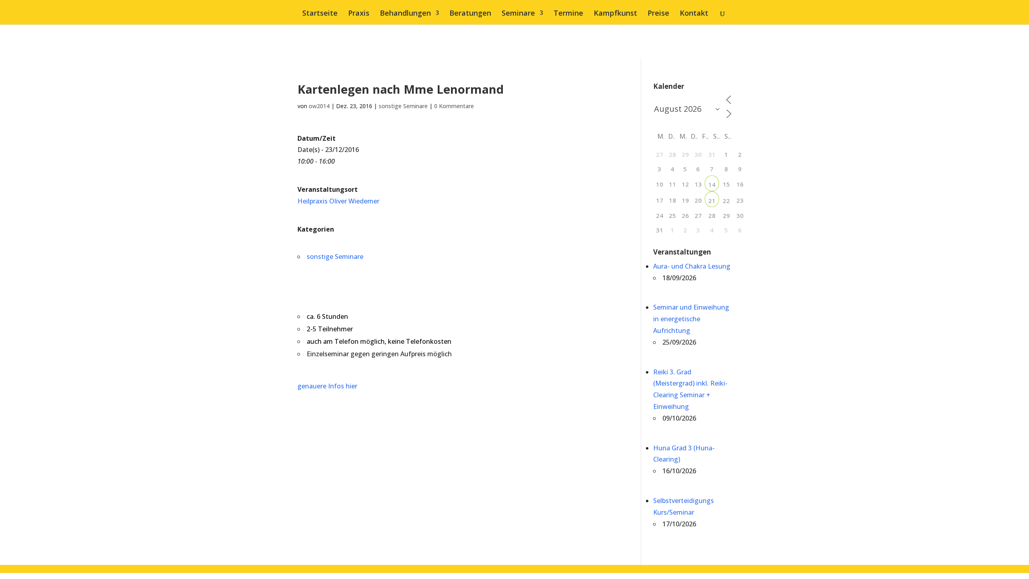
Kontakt (694, 14)
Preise (658, 14)
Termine (568, 14)
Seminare (518, 14)
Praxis (358, 14)
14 (711, 185)
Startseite (320, 14)
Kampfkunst (615, 14)
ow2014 (319, 106)
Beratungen (470, 14)
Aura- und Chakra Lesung (691, 266)
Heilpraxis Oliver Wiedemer (338, 201)
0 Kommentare (454, 106)
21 (711, 201)
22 (726, 201)
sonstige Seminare (403, 106)
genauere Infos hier (327, 386)
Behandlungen (405, 14)
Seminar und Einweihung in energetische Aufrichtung (691, 319)
